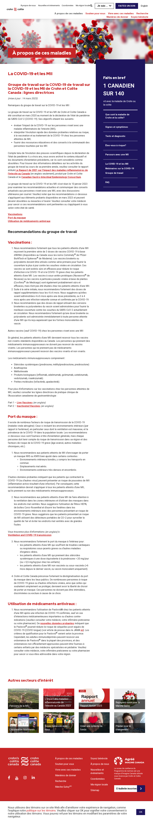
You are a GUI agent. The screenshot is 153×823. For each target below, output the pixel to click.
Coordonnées (67, 5)
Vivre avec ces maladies (121, 13)
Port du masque (17, 217)
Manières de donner (117, 17)
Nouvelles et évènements (49, 5)
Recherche (142, 13)
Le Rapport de (23, 170)
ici (82, 630)
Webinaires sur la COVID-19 (119, 168)
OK (140, 812)
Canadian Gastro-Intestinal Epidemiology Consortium (51, 177)
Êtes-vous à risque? (115, 145)
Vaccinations (15, 214)
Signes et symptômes (116, 127)
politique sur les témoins (41, 810)
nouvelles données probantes (57, 623)
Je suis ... (102, 5)
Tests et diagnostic (115, 136)
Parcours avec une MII (117, 154)
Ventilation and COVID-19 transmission (29, 535)
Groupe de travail (114, 173)
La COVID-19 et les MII (116, 164)
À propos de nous (28, 5)
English (144, 5)
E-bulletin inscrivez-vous (126, 788)
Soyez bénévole (139, 17)
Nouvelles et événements (97, 771)
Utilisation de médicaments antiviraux (29, 221)
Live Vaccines (25, 402)
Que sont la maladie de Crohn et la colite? (117, 116)
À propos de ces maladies (69, 13)
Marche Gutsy (63, 786)
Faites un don (126, 5)
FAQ (107, 182)
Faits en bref (114, 78)
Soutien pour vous (95, 13)
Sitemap (95, 790)
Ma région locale (83, 5)
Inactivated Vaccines (28, 406)
